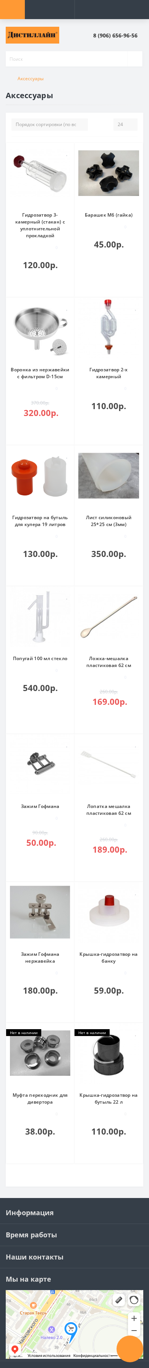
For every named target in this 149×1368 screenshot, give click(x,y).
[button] (118, 35)
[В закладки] (67, 152)
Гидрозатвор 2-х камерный (108, 373)
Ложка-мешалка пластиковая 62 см (108, 662)
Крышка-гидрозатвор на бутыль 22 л (108, 1098)
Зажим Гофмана (40, 806)
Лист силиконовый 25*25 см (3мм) (109, 521)
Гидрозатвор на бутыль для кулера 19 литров (40, 521)
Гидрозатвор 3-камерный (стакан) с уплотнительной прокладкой (40, 225)
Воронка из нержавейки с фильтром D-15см (40, 373)
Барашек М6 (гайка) (109, 215)
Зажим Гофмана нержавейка (40, 957)
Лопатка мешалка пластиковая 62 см (108, 809)
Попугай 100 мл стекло (40, 658)
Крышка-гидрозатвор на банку (108, 957)
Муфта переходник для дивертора (40, 1098)
